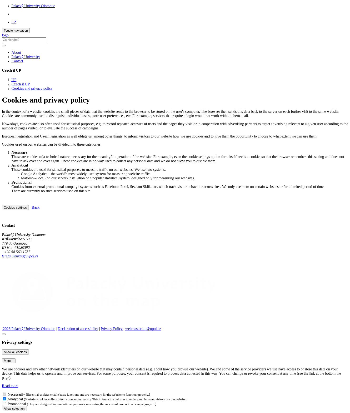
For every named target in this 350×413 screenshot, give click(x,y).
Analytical (15, 399)
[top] (4, 334)
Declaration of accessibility (78, 329)
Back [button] (36, 207)
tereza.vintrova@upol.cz (20, 256)
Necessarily (16, 394)
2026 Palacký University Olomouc (28, 329)
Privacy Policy (112, 329)
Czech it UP (20, 84)
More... (9, 361)
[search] (4, 45)
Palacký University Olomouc (33, 6)
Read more (10, 386)
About (16, 52)
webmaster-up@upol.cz (143, 329)
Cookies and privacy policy (32, 88)
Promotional (17, 404)
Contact (17, 61)
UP (13, 80)
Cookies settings (15, 207)
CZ (13, 22)
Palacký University (25, 57)
